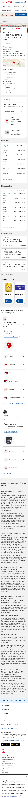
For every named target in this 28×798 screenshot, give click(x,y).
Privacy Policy (6, 796)
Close (25, 776)
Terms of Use (14, 796)
